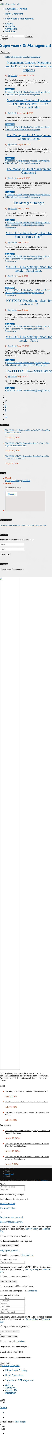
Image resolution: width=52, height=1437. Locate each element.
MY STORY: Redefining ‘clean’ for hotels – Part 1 (29, 338)
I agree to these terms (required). (16, 1236)
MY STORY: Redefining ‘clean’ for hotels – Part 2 (29, 302)
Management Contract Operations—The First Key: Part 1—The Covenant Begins (29, 103)
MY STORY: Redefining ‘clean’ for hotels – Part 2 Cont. (29, 268)
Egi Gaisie (12, 75)
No (20, 1352)
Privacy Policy (32, 1229)
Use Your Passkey (7, 1208)
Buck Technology (42, 1180)
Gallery (9, 23)
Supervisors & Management (19, 18)
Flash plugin (20, 1422)
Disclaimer (10, 31)
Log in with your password (11, 1217)
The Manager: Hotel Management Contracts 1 (29, 170)
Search (29, 36)
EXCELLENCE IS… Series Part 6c (29, 370)
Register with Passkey (9, 1331)
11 (6, 417)
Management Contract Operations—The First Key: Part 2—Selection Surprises (29, 66)
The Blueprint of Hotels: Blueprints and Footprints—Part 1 (26, 1102)
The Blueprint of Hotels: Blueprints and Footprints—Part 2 (26, 1091)
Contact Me (11, 29)
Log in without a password (11, 1222)
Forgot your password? (9, 1250)
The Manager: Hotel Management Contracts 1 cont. (29, 136)
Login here (32, 1291)
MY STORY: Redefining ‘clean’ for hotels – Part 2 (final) (29, 234)
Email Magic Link (7, 1203)
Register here (27, 1255)
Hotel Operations (14, 13)
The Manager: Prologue (28, 203)
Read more (10, 89)
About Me (10, 26)
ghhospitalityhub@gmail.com (17, 480)
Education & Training (16, 9)
